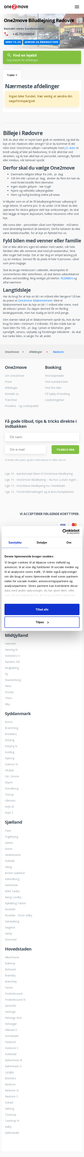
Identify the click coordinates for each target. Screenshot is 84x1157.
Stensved (10, 939)
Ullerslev (10, 800)
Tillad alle (42, 609)
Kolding (9, 752)
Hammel (10, 643)
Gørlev (9, 843)
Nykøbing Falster (15, 903)
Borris (9, 722)
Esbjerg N (11, 746)
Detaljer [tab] (42, 542)
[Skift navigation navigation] (76, 7)
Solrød (9, 1102)
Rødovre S (11, 1096)
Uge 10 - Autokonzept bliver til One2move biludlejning (39, 473)
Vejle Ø (9, 806)
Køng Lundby (13, 897)
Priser (8, 382)
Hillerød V (11, 1030)
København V (13, 1066)
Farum (9, 987)
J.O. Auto (69, 148)
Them (8, 698)
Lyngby (9, 1072)
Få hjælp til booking (57, 394)
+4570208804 (23, 34)
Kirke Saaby (12, 891)
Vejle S (9, 812)
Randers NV (12, 662)
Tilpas (40, 622)
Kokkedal (10, 1054)
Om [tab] (68, 542)
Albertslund (12, 957)
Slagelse (10, 927)
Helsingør (11, 1024)
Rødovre (10, 1084)
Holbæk (10, 861)
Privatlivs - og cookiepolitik (21, 406)
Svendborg (11, 788)
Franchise (11, 400)
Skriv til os (13, 42)
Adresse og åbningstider (41, 42)
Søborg (9, 1108)
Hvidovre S (11, 1048)
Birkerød (10, 969)
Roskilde (10, 909)
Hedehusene (13, 855)
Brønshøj (11, 981)
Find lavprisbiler (54, 375)
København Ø (13, 1060)
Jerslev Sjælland (15, 873)
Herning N (11, 649)
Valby (8, 1127)
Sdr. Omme (12, 776)
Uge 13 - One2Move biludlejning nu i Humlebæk (35, 486)
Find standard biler (56, 382)
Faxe (8, 830)
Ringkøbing (12, 668)
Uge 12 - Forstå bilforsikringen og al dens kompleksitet (39, 492)
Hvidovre (10, 1042)
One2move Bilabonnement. (35, 300)
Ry (6, 674)
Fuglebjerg (11, 836)
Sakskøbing (12, 921)
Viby (7, 704)
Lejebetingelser (54, 400)
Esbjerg (9, 740)
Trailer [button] (11, 75)
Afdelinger (11, 388)
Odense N (11, 764)
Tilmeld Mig (65, 449)
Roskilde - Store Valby (18, 915)
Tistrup (9, 794)
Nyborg (9, 758)
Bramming (11, 728)
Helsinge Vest (13, 1018)
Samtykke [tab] (15, 542)
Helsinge (10, 1012)
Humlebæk (12, 1036)
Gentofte (10, 1005)
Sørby (8, 933)
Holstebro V (12, 656)
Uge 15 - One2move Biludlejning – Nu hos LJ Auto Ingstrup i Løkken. (42, 479)
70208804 (66, 278)
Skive (8, 686)
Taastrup (10, 1114)
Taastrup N (12, 1120)
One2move (12, 352)
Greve (8, 849)
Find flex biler (53, 388)
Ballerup (10, 963)
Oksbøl (9, 770)
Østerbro (10, 1078)
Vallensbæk (12, 1133)
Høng (8, 867)
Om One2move (14, 375)
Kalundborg (12, 879)
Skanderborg (13, 680)
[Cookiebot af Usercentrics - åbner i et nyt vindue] (62, 531)
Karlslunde (11, 885)
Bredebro (11, 734)
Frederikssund (13, 993)
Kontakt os (12, 394)
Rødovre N (12, 1090)
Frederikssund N (15, 999)
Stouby (9, 692)
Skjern (9, 782)
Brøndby (10, 975)
